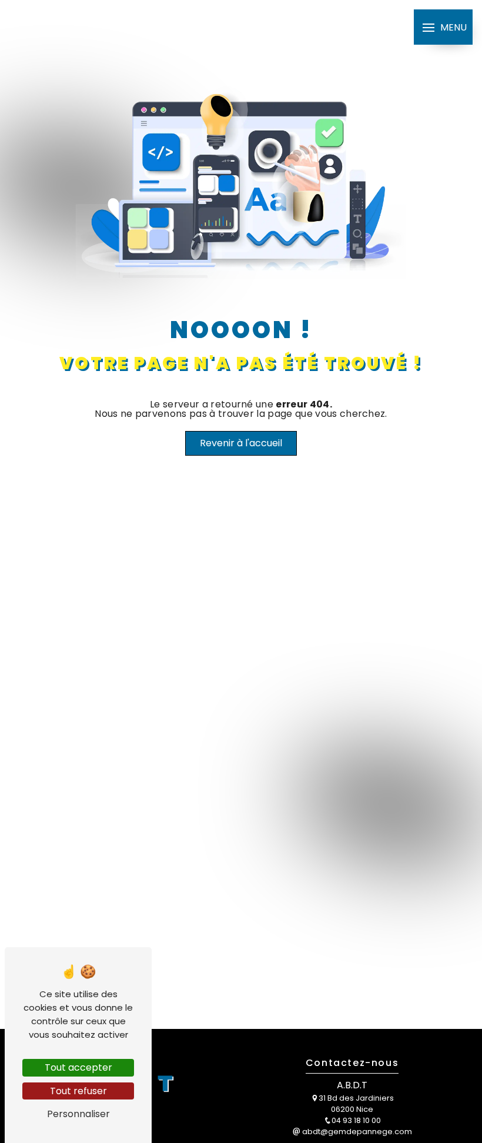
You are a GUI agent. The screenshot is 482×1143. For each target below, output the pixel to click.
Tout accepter (78, 1067)
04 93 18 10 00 (356, 1120)
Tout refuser (78, 1091)
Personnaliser (78, 1114)
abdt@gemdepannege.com (356, 1132)
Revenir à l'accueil (241, 443)
